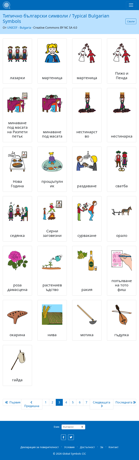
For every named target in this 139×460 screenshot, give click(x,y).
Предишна (31, 406)
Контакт (114, 447)
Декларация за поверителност (39, 447)
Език (56, 426)
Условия (69, 447)
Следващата (101, 402)
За (101, 447)
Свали (131, 21)
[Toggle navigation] (131, 5)
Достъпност (87, 447)
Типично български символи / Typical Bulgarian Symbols (56, 18)
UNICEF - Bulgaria (19, 28)
